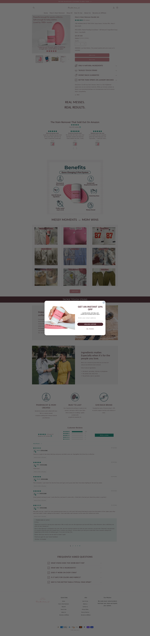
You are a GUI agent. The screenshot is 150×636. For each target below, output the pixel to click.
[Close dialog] (104, 302)
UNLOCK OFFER (90, 324)
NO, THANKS (90, 329)
